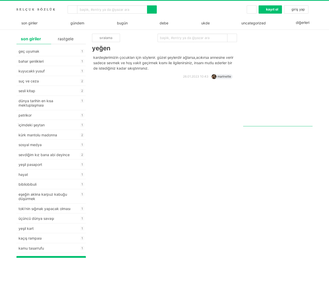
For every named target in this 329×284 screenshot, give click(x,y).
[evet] (232, 38)
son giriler (28, 23)
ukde (204, 23)
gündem (76, 23)
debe (163, 23)
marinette (224, 76)
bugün (121, 23)
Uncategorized (253, 23)
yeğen (101, 48)
